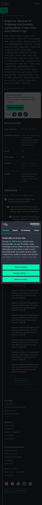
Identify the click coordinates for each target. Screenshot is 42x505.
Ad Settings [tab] (25, 230)
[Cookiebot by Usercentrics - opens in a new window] (30, 224)
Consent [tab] (5, 230)
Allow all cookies (21, 267)
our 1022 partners (16, 241)
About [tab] (36, 230)
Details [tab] (15, 230)
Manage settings (20, 273)
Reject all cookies (21, 279)
